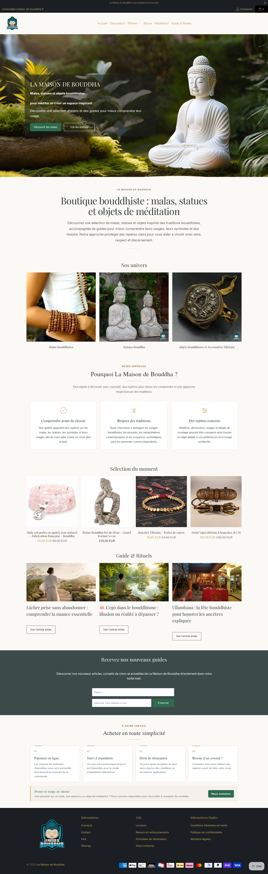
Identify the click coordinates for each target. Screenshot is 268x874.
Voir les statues (79, 126)
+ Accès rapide (52, 509)
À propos (86, 825)
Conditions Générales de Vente (209, 825)
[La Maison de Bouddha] (12, 23)
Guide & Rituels (134, 555)
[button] (134, 23)
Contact (86, 832)
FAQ (83, 839)
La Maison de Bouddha (50, 864)
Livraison (141, 825)
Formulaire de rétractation (151, 839)
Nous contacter (221, 793)
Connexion (246, 9)
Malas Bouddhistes (61, 310)
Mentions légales (201, 839)
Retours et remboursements (152, 832)
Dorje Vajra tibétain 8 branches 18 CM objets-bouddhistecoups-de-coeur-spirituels (216, 501)
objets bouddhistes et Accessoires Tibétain (207, 310)
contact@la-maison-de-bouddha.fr (23, 9)
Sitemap (86, 845)
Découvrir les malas (45, 126)
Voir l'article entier (41, 629)
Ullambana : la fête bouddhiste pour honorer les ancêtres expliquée (202, 613)
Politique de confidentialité (206, 832)
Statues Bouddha (134, 310)
